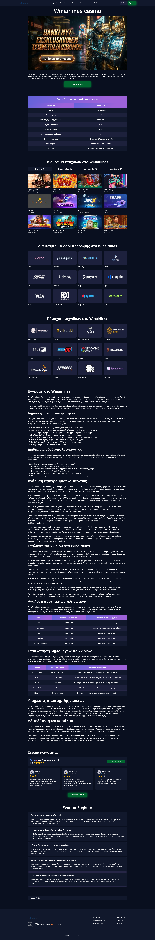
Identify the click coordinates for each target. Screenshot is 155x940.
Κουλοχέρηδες (114, 169)
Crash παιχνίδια (88, 169)
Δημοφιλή (38, 169)
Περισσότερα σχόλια (77, 794)
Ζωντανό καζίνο (63, 169)
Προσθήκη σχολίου (116, 761)
